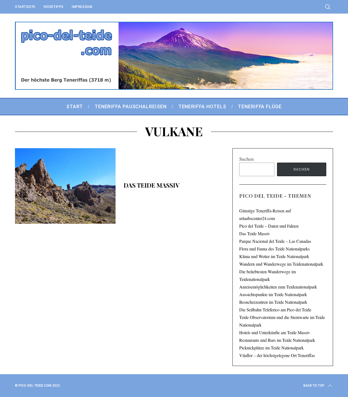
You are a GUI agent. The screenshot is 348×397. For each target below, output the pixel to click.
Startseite (25, 7)
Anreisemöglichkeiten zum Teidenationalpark (278, 287)
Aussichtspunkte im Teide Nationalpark (273, 294)
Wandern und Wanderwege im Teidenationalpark (281, 264)
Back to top (313, 385)
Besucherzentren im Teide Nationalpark (273, 302)
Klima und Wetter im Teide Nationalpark (274, 256)
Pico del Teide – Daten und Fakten (269, 226)
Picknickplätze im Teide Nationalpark (271, 348)
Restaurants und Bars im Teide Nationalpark (277, 340)
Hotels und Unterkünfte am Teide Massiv (274, 332)
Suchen (246, 159)
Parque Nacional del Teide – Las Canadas (275, 241)
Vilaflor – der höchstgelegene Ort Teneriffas (277, 355)
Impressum (82, 7)
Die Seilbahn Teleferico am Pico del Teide (275, 309)
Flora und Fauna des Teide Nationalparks (274, 249)
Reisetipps (54, 7)
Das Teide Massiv (151, 185)
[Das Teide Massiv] (65, 186)
